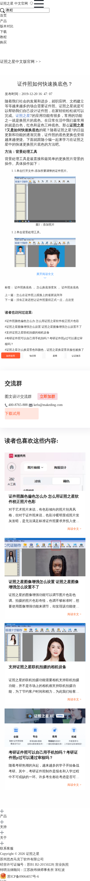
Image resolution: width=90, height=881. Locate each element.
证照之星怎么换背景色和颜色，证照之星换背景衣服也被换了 (44, 349)
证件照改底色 (70, 287)
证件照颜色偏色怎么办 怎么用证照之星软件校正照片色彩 (42, 321)
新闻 (55, 356)
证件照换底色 (23, 287)
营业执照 (62, 864)
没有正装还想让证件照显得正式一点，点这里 (45, 300)
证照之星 (14, 3)
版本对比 (6, 26)
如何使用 (10, 356)
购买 (3, 42)
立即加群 (47, 396)
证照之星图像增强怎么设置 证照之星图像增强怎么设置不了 (43, 326)
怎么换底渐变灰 (46, 287)
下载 (3, 32)
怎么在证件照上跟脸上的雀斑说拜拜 (39, 295)
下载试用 (12, 413)
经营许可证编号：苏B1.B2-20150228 (27, 864)
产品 (3, 21)
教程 (3, 37)
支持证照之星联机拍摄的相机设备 (27, 332)
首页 (3, 15)
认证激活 (76, 356)
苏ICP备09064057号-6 (23, 876)
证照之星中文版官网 (17, 62)
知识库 (33, 356)
